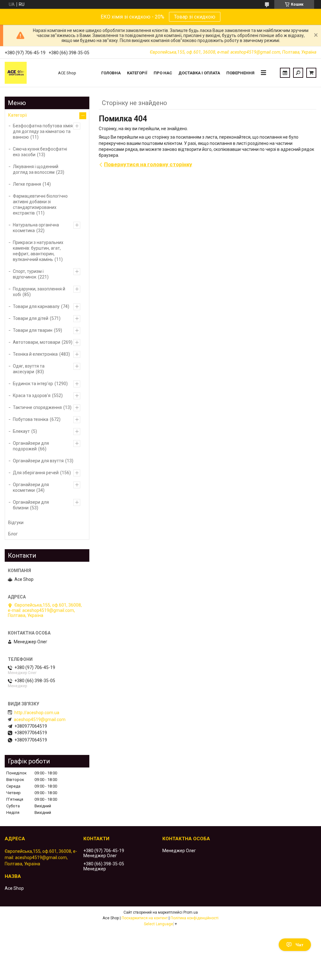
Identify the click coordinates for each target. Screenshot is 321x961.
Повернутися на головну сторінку (148, 164)
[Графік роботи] (285, 73)
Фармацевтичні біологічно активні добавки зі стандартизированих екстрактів (40, 204)
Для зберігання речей (36, 472)
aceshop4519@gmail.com (40, 719)
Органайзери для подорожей (31, 446)
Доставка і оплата (199, 73)
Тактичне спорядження (37, 407)
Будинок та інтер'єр (33, 383)
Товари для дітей (30, 318)
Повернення (240, 73)
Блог (13, 533)
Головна (111, 73)
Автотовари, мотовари (36, 342)
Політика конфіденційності (194, 918)
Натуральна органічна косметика (36, 227)
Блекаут (21, 431)
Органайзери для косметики (31, 487)
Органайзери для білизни (31, 505)
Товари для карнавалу (36, 306)
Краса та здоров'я (31, 395)
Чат (299, 944)
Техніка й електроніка (35, 354)
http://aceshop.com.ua (36, 712)
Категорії (137, 73)
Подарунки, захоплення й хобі (39, 291)
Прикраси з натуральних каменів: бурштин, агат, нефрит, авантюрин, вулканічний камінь (38, 251)
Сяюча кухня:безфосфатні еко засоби (40, 151)
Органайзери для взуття (38, 460)
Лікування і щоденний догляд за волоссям (35, 169)
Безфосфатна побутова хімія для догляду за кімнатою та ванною (43, 131)
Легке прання (27, 184)
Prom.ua (190, 912)
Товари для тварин (32, 330)
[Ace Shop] (28, 73)
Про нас (163, 73)
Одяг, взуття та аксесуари (29, 369)
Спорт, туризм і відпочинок (28, 274)
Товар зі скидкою (194, 17)
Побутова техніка (30, 419)
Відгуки (16, 522)
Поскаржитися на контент (145, 918)
